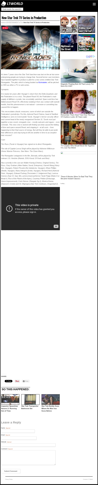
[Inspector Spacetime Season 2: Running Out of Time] (10, 399)
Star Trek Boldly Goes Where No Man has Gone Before (50, 408)
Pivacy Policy (9, 479)
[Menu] (94, 4)
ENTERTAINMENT (13, 22)
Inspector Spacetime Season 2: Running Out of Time (9, 408)
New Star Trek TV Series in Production (24, 17)
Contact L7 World (88, 479)
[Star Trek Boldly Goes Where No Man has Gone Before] (50, 399)
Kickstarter (42, 82)
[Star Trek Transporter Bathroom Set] (30, 399)
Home (3, 22)
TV (21, 22)
